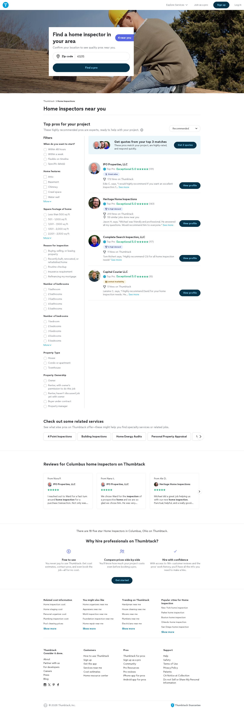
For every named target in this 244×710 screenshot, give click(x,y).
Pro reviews (129, 671)
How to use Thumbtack (96, 656)
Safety (166, 660)
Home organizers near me (95, 604)
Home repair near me (93, 623)
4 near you (124, 37)
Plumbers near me (130, 619)
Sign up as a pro (132, 660)
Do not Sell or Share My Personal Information (181, 681)
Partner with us (51, 663)
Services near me (92, 667)
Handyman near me (131, 604)
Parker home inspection (172, 612)
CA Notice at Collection (176, 675)
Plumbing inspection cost (56, 619)
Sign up (87, 660)
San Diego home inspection (175, 627)
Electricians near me (132, 623)
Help (165, 656)
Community (129, 663)
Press (46, 675)
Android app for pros (134, 679)
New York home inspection (174, 608)
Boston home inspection (173, 617)
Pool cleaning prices (53, 623)
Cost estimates (91, 671)
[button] (109, 169)
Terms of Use (170, 663)
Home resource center (95, 675)
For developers (51, 667)
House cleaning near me (133, 609)
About (46, 659)
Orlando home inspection (173, 622)
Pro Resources (131, 667)
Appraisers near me (92, 609)
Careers (47, 671)
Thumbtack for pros (134, 656)
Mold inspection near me (95, 614)
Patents (167, 671)
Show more (49, 628)
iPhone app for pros (134, 675)
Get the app (90, 663)
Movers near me (129, 614)
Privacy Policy (170, 667)
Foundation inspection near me (98, 619)
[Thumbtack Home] (5, 5)
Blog (45, 679)
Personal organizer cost (54, 614)
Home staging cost (53, 609)
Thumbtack (48, 101)
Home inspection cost (54, 604)
